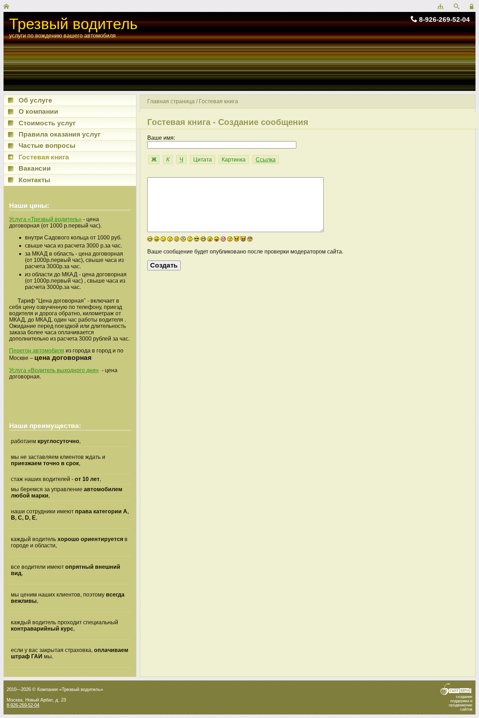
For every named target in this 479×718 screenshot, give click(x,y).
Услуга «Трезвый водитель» (45, 219)
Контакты (34, 180)
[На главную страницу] (6, 7)
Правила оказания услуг (60, 134)
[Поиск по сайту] (456, 7)
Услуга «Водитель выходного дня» (54, 370)
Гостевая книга (218, 101)
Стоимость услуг (47, 123)
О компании (38, 111)
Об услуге (35, 100)
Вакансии (35, 168)
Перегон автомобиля (36, 351)
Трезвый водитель (73, 23)
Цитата (202, 160)
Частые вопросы (47, 145)
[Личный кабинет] (472, 7)
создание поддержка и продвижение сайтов (460, 702)
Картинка (233, 160)
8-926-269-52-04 (444, 19)
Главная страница (171, 101)
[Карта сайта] (440, 7)
